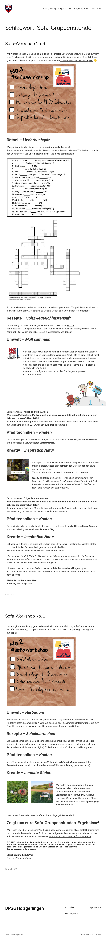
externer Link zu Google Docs (42, 310)
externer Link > (82, 765)
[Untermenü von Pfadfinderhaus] (87, 8)
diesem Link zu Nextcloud (35, 723)
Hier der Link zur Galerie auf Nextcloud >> (70, 836)
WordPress (96, 934)
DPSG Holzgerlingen (24, 908)
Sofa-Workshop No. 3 (25, 43)
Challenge (68, 371)
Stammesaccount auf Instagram (76, 60)
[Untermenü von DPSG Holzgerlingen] (65, 8)
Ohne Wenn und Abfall (61, 355)
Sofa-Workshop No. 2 (25, 616)
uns (37, 368)
